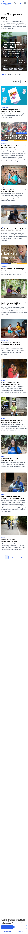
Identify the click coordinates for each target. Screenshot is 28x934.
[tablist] (14, 75)
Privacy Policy (21, 931)
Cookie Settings (7, 931)
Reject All (20, 927)
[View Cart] (15, 3)
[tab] (3, 75)
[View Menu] (25, 3)
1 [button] (6, 557)
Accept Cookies (7, 927)
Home (4, 8)
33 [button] (21, 557)
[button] (2, 557)
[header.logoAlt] (6, 4)
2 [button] (12, 557)
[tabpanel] (14, 317)
